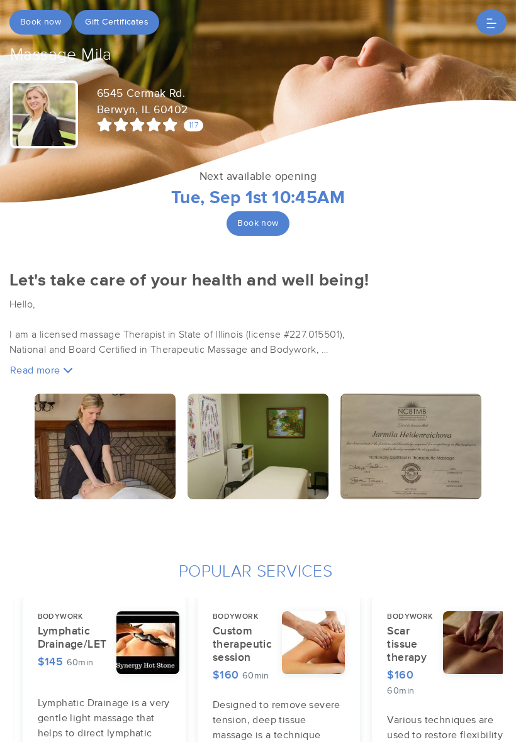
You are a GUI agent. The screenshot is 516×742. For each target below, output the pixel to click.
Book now (40, 22)
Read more (36, 370)
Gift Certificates (117, 22)
